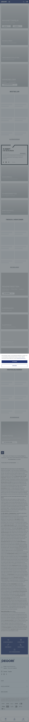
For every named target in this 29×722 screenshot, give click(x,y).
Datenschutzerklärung (21, 358)
